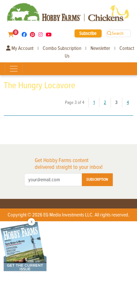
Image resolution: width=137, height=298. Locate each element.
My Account (22, 48)
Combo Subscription (62, 48)
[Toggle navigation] (14, 68)
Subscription (97, 179)
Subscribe (88, 33)
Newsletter (100, 48)
